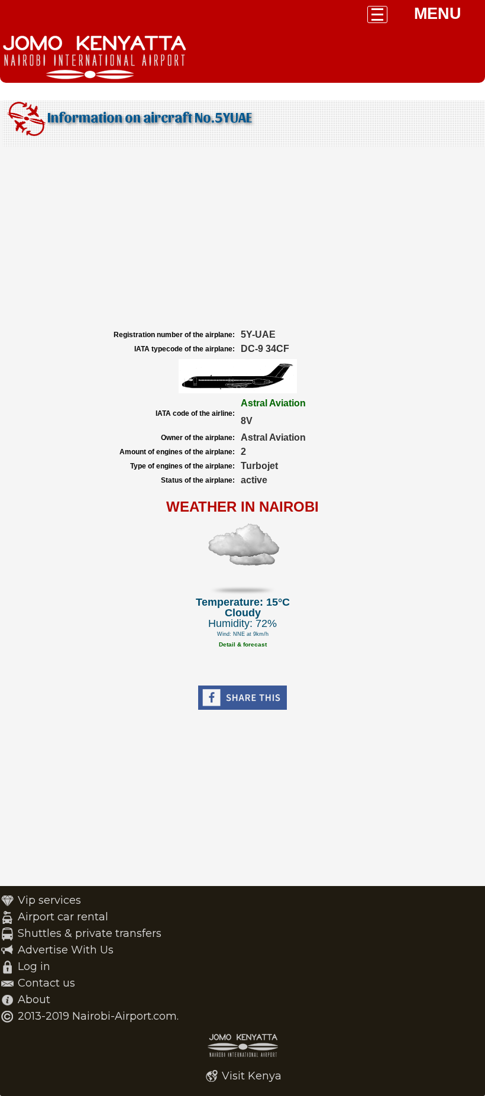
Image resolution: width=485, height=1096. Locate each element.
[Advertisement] (242, 238)
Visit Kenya (252, 1075)
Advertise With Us (66, 949)
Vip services (49, 900)
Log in (34, 966)
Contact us (46, 983)
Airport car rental (63, 916)
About (34, 999)
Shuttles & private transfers (89, 933)
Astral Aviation (273, 403)
